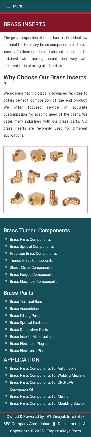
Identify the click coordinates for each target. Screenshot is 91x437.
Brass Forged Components (31, 274)
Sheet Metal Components (31, 267)
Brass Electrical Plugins (29, 343)
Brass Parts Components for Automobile (43, 368)
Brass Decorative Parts (29, 329)
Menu (18, 6)
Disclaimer (67, 423)
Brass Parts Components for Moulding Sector (47, 403)
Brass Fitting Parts (25, 315)
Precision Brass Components (33, 253)
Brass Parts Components (30, 239)
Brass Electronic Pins (27, 350)
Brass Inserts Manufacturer (32, 336)
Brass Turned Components (37, 230)
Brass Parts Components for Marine (39, 396)
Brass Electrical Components (33, 281)
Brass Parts (18, 293)
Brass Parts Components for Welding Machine (47, 375)
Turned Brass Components (31, 260)
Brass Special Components (32, 246)
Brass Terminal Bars (26, 301)
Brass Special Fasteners (29, 322)
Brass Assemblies (24, 308)
